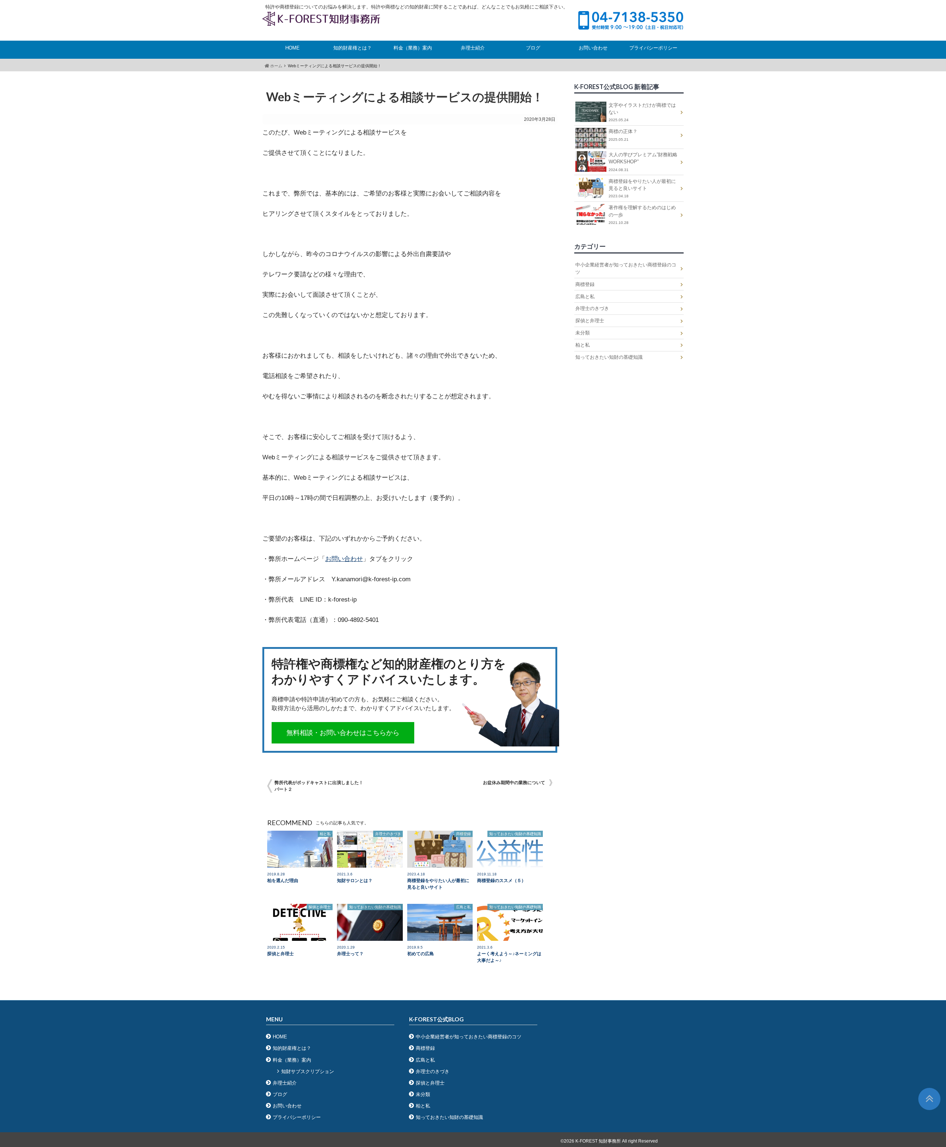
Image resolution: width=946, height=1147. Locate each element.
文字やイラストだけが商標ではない (642, 112)
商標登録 (585, 284)
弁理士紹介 (473, 48)
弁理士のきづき (592, 308)
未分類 (582, 333)
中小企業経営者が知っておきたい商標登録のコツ (625, 268)
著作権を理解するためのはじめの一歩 (642, 214)
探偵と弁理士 (589, 320)
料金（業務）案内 (413, 48)
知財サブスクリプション (307, 1071)
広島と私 (585, 296)
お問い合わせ (593, 48)
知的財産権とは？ (352, 48)
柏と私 (582, 345)
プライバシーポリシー (653, 48)
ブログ (533, 48)
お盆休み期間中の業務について (514, 782)
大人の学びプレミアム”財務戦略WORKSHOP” (643, 161)
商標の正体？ (623, 135)
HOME (292, 48)
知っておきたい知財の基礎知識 (609, 357)
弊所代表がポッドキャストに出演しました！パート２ (319, 786)
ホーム (275, 66)
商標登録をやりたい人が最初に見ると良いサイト (642, 188)
